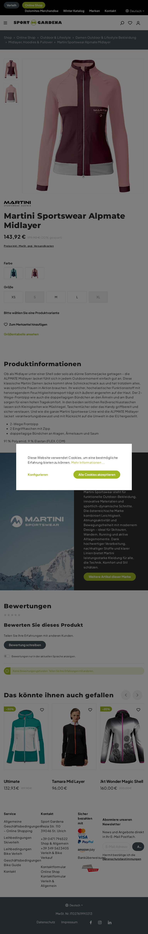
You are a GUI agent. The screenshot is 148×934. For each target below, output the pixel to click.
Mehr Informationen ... (88, 462)
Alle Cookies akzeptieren (96, 474)
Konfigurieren (38, 474)
